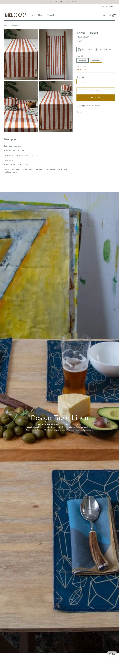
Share (81, 112)
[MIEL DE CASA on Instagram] (106, 6)
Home (6, 26)
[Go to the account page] (109, 15)
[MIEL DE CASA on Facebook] (103, 6)
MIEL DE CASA (82, 37)
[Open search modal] (104, 15)
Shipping (80, 105)
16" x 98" (95, 60)
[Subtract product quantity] (86, 81)
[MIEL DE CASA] (15, 14)
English (111, 6)
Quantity (80, 77)
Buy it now (95, 97)
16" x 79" (82, 60)
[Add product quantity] (79, 81)
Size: (82, 56)
